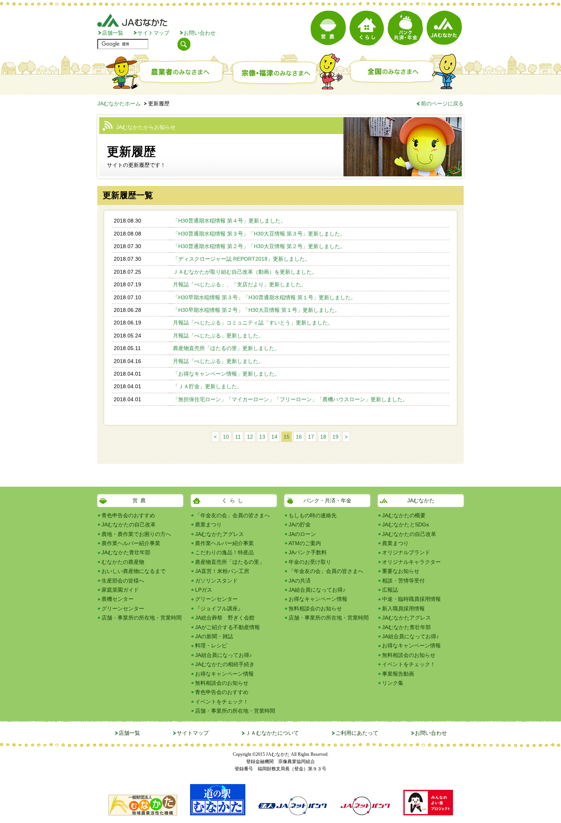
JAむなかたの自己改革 (129, 524)
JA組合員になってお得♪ (223, 655)
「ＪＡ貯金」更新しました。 (207, 386)
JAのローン (302, 534)
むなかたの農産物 (123, 562)
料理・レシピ (211, 645)
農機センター (118, 599)
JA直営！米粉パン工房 (222, 571)
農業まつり (208, 524)
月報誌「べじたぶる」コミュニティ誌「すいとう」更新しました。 (253, 323)
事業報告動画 (398, 674)
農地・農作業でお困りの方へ (136, 534)
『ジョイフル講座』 (219, 608)
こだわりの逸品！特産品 (224, 552)
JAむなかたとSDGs (405, 524)
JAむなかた (421, 500)
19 (335, 437)
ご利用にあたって (356, 733)
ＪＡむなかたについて (272, 733)
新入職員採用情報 (403, 608)
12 (250, 437)
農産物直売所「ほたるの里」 (229, 562)
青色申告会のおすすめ (128, 515)
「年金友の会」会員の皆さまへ (232, 515)
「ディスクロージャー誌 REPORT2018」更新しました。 (241, 259)
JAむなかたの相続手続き (225, 664)
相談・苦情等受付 (403, 581)
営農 (140, 500)
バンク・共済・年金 (327, 500)
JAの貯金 (300, 524)
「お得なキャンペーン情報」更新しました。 (226, 374)
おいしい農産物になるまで (134, 571)
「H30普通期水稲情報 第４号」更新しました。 (229, 221)
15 (287, 437)
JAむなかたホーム (119, 103)
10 (226, 437)
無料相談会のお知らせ (221, 683)
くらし (234, 500)
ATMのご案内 (305, 543)
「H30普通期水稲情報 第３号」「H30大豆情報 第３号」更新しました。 (259, 234)
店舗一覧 (112, 33)
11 (238, 437)
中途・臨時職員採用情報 (411, 599)
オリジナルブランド (406, 552)
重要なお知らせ (400, 571)
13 (262, 437)
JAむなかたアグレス (219, 534)
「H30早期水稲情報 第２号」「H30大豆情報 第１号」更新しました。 (256, 310)
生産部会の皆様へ (123, 581)
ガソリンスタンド (216, 581)
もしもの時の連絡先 (313, 515)
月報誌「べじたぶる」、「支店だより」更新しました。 (239, 284)
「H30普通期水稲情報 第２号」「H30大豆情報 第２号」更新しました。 (259, 246)
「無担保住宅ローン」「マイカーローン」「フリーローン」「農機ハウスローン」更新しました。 (290, 399)
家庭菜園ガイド (120, 590)
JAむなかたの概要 (404, 515)
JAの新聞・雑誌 (214, 636)
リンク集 (392, 683)
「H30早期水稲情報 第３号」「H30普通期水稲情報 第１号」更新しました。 (264, 297)
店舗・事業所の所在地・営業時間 (142, 618)
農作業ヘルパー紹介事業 (131, 543)
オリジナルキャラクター (411, 562)
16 (299, 437)
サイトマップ (153, 33)
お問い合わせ (200, 33)
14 (274, 437)
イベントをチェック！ (221, 702)
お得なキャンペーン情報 (224, 674)
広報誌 (390, 590)
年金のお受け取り (310, 562)
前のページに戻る (442, 103)
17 (311, 437)
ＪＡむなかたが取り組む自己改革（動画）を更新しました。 (245, 272)
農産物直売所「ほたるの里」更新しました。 (226, 348)
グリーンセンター (123, 608)
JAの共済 (300, 581)
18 (323, 437)
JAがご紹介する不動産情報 (227, 627)
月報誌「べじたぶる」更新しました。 (218, 335)
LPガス (203, 590)
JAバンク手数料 (308, 552)
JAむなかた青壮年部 (126, 552)
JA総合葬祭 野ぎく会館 (225, 618)
